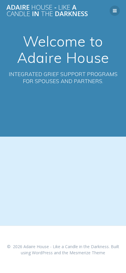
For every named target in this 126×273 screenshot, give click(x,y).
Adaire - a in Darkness (47, 10)
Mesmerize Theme (87, 252)
